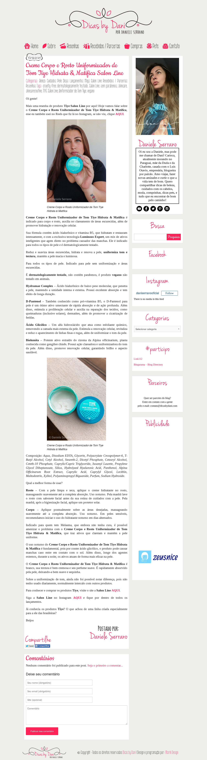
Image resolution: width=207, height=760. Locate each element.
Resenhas (73, 46)
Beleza (42, 80)
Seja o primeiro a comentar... (105, 665)
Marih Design (171, 752)
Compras (136, 46)
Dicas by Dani (129, 752)
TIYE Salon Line (50, 90)
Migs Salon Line (93, 80)
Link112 (138, 359)
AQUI (119, 114)
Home (34, 46)
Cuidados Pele (54, 80)
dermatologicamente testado (72, 85)
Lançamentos (76, 80)
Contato (174, 46)
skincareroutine (34, 90)
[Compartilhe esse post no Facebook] (42, 645)
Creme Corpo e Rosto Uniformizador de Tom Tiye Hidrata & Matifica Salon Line (74, 69)
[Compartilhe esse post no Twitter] (29, 645)
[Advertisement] (157, 488)
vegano (90, 90)
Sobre (52, 46)
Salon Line (94, 85)
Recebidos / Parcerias (105, 46)
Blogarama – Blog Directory (148, 364)
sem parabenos (109, 85)
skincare (122, 85)
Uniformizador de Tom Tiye (72, 90)
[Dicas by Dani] (103, 21)
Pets (155, 46)
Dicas (65, 80)
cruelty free (49, 85)
